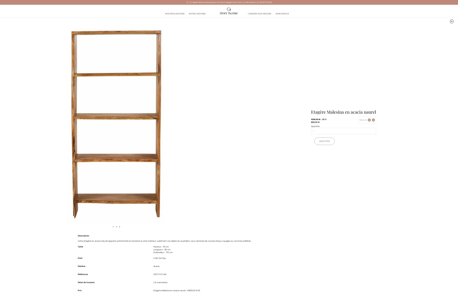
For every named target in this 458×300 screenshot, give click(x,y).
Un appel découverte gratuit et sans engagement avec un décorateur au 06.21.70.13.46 (230, 2)
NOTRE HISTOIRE (197, 14)
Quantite (315, 126)
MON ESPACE (282, 14)
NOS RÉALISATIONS (175, 14)
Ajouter (324, 141)
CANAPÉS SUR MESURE (259, 14)
